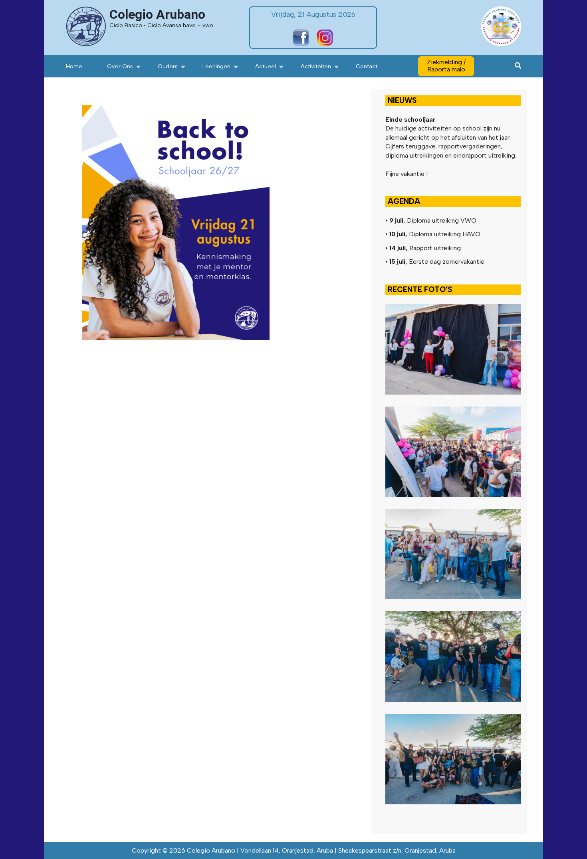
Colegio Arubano (157, 14)
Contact (366, 66)
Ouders (168, 66)
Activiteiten (316, 66)
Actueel (265, 66)
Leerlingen (216, 66)
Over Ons (120, 66)
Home (74, 66)
